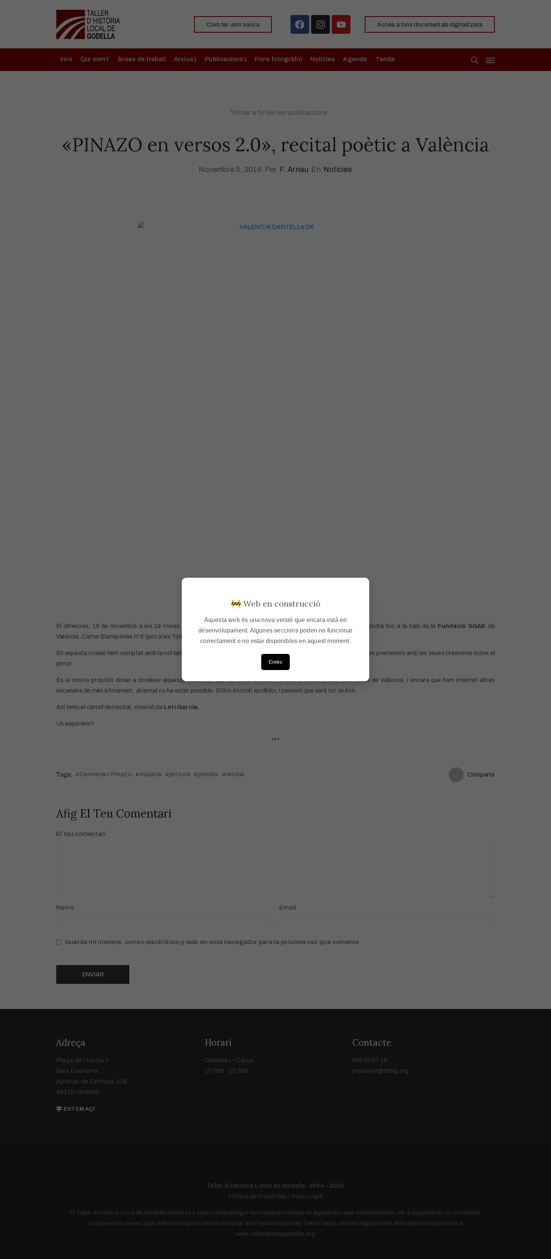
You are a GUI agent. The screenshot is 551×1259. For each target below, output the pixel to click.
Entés (275, 662)
